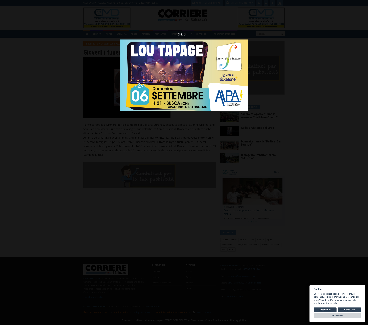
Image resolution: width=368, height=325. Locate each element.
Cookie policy (332, 303)
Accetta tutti (325, 309)
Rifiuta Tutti (349, 309)
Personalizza (337, 315)
